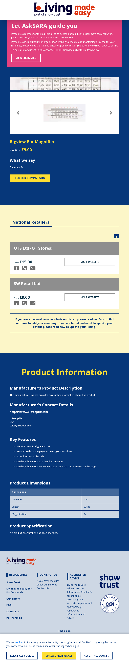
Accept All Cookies (96, 655)
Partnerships (14, 617)
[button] (18, 112)
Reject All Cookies (22, 655)
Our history (13, 598)
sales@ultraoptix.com (21, 425)
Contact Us (43, 588)
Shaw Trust (13, 582)
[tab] (31, 219)
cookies (19, 642)
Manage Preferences (59, 655)
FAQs (9, 605)
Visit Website (90, 262)
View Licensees (26, 58)
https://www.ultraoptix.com (29, 412)
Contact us (13, 611)
